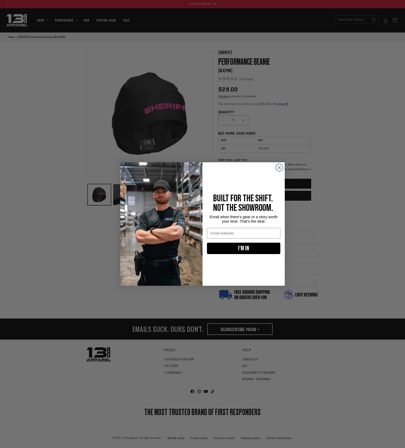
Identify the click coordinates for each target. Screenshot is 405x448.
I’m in (243, 248)
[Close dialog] (279, 167)
